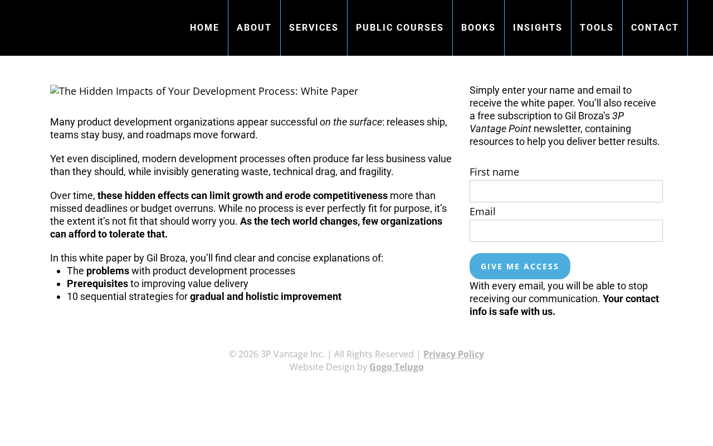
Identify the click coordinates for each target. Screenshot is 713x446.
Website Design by (357, 367)
